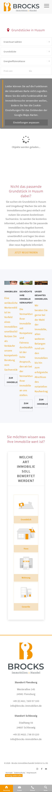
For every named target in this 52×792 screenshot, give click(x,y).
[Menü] (45, 9)
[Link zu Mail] (46, 769)
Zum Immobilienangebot (42, 401)
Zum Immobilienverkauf (27, 405)
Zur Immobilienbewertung (12, 380)
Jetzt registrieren (26, 252)
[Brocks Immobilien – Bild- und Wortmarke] (21, 6)
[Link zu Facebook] (41, 769)
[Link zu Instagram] (37, 769)
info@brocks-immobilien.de (26, 705)
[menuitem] (45, 9)
